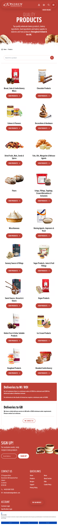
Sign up (23, 456)
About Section (48, 478)
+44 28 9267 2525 (9, 489)
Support (32, 484)
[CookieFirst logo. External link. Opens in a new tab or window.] (1, 513)
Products (32, 478)
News (45, 475)
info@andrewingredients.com (12, 492)
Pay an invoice (36, 502)
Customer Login (5, 506)
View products (13, 96)
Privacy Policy (33, 487)
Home (31, 475)
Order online (46, 10)
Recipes (32, 481)
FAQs (45, 481)
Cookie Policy (47, 484)
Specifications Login (6, 509)
